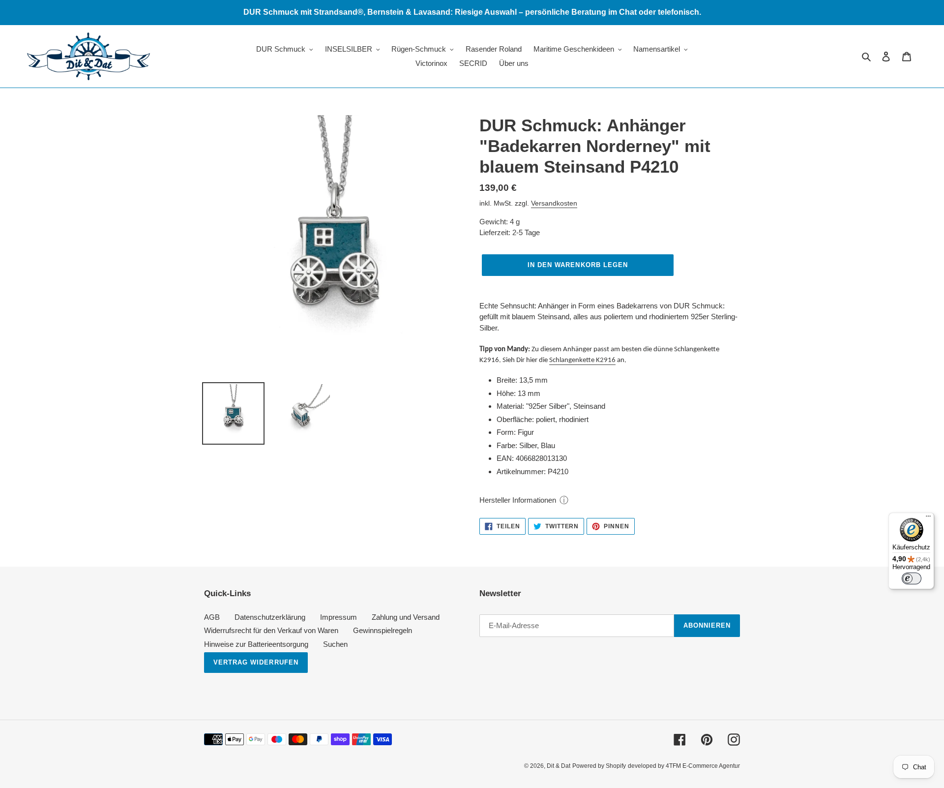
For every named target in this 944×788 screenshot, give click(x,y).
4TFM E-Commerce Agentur (703, 765)
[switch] (911, 578)
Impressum (338, 617)
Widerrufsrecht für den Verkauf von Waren (271, 630)
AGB (212, 617)
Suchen (335, 644)
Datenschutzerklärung (270, 617)
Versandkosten (554, 203)
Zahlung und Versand (406, 617)
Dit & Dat (558, 765)
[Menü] (928, 518)
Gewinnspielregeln (382, 630)
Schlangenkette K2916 (582, 360)
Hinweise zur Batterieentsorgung (256, 644)
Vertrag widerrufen (255, 662)
